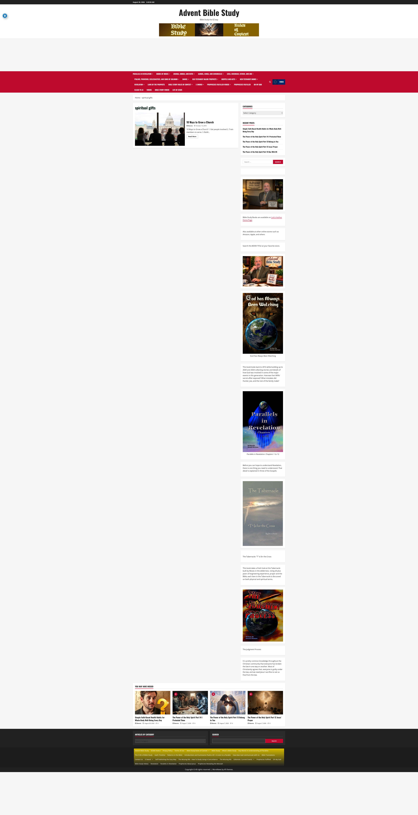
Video (281, 82)
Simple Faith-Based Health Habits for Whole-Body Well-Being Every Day (150, 719)
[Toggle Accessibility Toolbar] (5, 15)
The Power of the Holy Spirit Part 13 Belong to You (260, 141)
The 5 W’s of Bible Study (143, 755)
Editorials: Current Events (243, 759)
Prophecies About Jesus (187, 764)
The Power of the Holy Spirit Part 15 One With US (260, 152)
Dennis (190, 126)
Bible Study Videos (162, 90)
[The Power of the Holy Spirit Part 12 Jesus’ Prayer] (265, 703)
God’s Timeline (160, 755)
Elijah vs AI (138, 90)
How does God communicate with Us (246, 755)
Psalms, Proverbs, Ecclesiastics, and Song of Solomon (156, 79)
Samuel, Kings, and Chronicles (210, 74)
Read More (193, 136)
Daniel (184, 79)
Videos (149, 90)
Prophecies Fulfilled (242, 84)
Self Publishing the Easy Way (165, 759)
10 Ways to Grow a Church (160, 129)
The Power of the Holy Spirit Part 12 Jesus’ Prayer (260, 146)
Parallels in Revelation (142, 74)
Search (215, 734)
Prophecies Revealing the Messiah (210, 764)
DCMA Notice (156, 751)
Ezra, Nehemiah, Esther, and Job (239, 74)
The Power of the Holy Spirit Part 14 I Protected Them (262, 136)
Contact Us (139, 759)
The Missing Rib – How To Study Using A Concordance (198, 759)
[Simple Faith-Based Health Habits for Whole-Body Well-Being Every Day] (152, 703)
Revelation (138, 84)
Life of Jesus (177, 90)
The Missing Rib (225, 759)
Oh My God (258, 84)
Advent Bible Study (209, 12)
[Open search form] (270, 82)
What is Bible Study (229, 751)
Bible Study (216, 751)
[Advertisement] (209, 55)
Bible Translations (268, 755)
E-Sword (199, 84)
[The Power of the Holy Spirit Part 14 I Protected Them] (190, 703)
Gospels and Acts (228, 79)
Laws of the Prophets (156, 84)
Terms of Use (179, 751)
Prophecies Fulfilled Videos (218, 84)
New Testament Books (248, 79)
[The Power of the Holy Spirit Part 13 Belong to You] (227, 703)
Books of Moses (162, 74)
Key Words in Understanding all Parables (253, 751)
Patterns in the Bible (174, 755)
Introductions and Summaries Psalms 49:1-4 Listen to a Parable (208, 755)
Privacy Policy (167, 751)
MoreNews (216, 769)
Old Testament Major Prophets (204, 79)
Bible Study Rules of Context (179, 84)
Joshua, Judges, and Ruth (183, 74)
